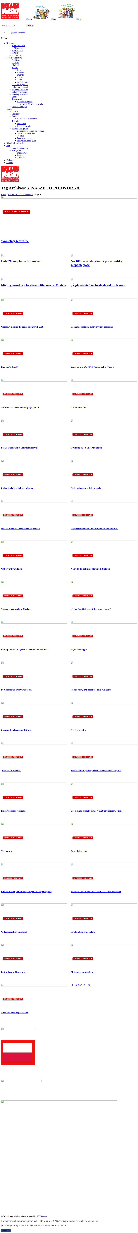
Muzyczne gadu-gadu (26, 140)
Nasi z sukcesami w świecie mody (86, 488)
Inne (8, 145)
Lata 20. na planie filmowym (21, 261)
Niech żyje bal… (78, 730)
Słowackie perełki (24, 101)
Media (9, 109)
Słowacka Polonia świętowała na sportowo (20, 528)
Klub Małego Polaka (15, 143)
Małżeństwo (22, 153)
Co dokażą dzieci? (9, 367)
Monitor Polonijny (14, 58)
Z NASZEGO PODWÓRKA (20, 194)
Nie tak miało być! (79, 407)
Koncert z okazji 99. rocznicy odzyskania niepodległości (26, 891)
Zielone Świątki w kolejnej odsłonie (17, 488)
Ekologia (16, 65)
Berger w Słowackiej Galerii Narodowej (19, 448)
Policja (20, 155)
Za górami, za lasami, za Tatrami (16, 730)
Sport (14, 97)
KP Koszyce (17, 50)
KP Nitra (15, 53)
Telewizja (16, 121)
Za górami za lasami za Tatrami (30, 131)
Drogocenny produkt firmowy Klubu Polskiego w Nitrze (96, 811)
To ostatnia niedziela (26, 133)
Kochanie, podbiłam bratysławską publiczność (92, 327)
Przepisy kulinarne (20, 89)
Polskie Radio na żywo (27, 119)
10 (84, 985)
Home (3, 194)
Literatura (21, 72)
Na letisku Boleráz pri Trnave (14, 1012)
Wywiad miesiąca (19, 106)
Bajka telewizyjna (79, 649)
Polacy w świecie (19, 92)
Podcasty (16, 114)
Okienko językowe (20, 84)
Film (19, 70)
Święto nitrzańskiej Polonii (83, 932)
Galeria (15, 111)
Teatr (19, 80)
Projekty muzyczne (20, 128)
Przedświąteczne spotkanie (13, 811)
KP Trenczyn (17, 55)
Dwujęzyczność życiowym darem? (16, 690)
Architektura (22, 82)
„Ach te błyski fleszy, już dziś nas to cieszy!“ (91, 609)
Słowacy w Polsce (19, 94)
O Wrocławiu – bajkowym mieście (86, 448)
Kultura (15, 67)
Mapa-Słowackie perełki (33, 104)
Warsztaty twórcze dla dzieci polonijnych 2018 (22, 327)
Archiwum (16, 60)
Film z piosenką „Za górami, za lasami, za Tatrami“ (24, 649)
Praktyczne (16, 150)
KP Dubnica (17, 48)
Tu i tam (20, 136)
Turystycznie (17, 99)
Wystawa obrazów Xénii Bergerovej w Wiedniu (92, 367)
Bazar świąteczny (79, 851)
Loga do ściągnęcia (20, 148)
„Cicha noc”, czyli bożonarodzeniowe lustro (91, 690)
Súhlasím (6, 1230)
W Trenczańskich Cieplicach (14, 932)
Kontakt (9, 162)
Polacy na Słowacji (20, 87)
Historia (15, 62)
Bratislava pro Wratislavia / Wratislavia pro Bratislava (96, 891)
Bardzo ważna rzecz (25, 138)
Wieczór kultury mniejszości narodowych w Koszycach (96, 770)
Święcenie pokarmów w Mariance (16, 609)
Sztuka (20, 77)
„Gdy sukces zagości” (11, 770)
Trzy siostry (6, 851)
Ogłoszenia (11, 160)
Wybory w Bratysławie (11, 569)
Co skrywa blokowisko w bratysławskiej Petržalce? (94, 528)
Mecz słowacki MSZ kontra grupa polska (20, 407)
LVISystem (42, 1216)
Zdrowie (21, 158)
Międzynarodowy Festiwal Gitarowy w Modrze (33, 285)
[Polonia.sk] (10, 18)
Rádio (14, 116)
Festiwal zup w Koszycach (13, 972)
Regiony (10, 43)
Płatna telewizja (24, 126)
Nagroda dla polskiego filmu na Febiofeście (90, 569)
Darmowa (21, 123)
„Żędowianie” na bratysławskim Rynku (98, 285)
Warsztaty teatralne (15, 241)
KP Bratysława (18, 45)
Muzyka (20, 75)
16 (89, 985)
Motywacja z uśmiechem (82, 972)
